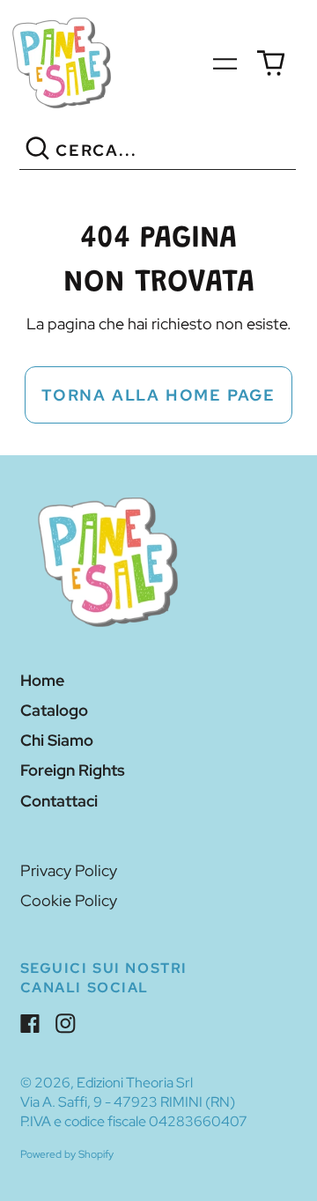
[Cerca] (37, 151)
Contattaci (59, 801)
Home (42, 680)
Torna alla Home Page (158, 395)
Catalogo (54, 710)
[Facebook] (30, 1023)
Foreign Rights (72, 770)
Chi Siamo (56, 740)
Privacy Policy (68, 870)
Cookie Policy (68, 900)
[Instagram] (65, 1023)
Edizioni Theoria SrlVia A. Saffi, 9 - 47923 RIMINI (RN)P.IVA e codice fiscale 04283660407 (133, 1102)
